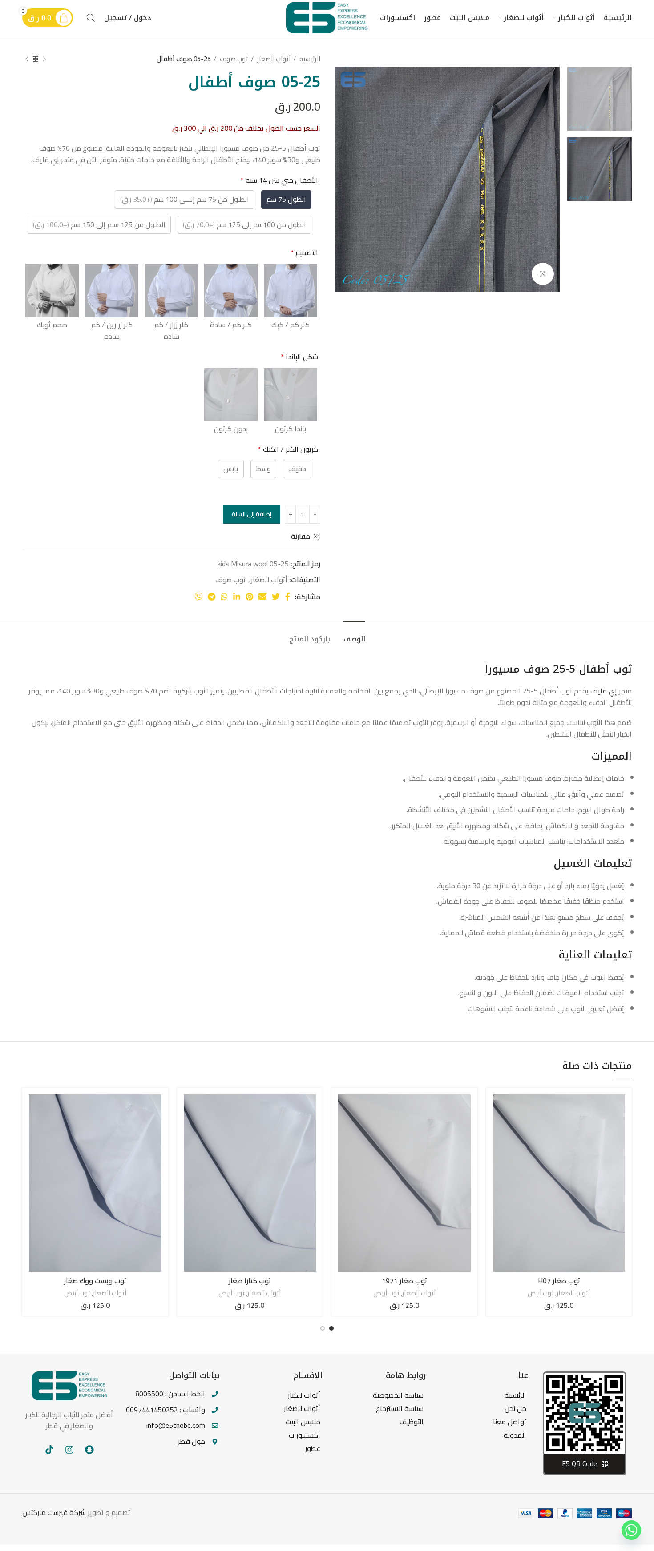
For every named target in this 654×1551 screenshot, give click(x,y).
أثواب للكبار (304, 1395)
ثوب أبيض (541, 1293)
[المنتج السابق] (44, 59)
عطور (312, 1448)
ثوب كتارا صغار (250, 1280)
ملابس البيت (303, 1421)
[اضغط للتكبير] (543, 274)
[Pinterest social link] (249, 596)
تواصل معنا (509, 1421)
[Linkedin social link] (236, 596)
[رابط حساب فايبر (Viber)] (198, 596)
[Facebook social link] (288, 596)
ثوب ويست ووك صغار (95, 1280)
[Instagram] (69, 1450)
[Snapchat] (89, 1450)
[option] (599, 99)
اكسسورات (304, 1435)
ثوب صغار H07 (559, 1280)
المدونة (515, 1435)
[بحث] (91, 18)
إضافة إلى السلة (251, 514)
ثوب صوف (233, 59)
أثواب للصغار (273, 59)
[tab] (354, 634)
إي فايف (603, 690)
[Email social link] (262, 596)
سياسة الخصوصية (398, 1395)
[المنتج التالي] (26, 59)
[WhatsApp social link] (224, 596)
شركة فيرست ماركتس (54, 1512)
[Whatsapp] (631, 1530)
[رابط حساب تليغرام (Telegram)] (211, 596)
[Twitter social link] (276, 596)
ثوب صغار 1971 (404, 1280)
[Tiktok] (49, 1450)
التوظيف (412, 1421)
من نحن (515, 1408)
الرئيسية (309, 59)
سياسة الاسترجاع (400, 1408)
